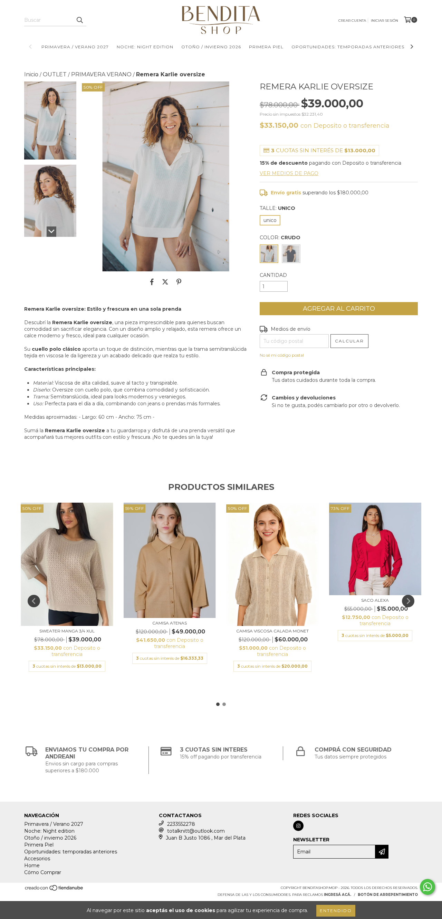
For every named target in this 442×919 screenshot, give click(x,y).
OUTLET (55, 74)
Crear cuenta (352, 20)
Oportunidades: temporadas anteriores (347, 46)
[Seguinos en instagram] (298, 826)
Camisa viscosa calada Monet (272, 630)
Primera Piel (266, 46)
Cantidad (273, 275)
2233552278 (181, 824)
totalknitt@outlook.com (196, 831)
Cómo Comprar (42, 872)
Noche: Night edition (145, 46)
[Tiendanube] (54, 890)
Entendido (336, 910)
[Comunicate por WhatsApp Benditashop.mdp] (427, 887)
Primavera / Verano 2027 (75, 46)
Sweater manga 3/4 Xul (67, 630)
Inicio (31, 74)
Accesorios (37, 858)
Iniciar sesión (384, 20)
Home (32, 865)
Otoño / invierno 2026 (211, 46)
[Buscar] (79, 20)
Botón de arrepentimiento (388, 894)
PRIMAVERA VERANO (101, 74)
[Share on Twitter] (165, 281)
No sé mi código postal (282, 355)
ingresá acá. (337, 894)
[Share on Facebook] (152, 281)
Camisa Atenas (169, 623)
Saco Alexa (375, 600)
